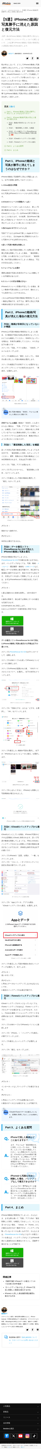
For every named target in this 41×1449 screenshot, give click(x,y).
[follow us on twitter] (14, 1436)
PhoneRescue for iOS (9, 560)
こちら (9, 1447)
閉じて (23, 1447)
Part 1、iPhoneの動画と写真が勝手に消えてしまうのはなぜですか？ (21, 112)
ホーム (3, 10)
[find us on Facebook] (7, 1436)
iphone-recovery (14, 10)
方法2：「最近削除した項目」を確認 (21, 128)
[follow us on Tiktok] (34, 1436)
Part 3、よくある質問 (15, 146)
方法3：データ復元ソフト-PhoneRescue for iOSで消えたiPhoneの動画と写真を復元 (23, 133)
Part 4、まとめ (12, 150)
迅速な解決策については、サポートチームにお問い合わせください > (23, 1340)
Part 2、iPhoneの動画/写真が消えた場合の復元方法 (21, 118)
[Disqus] (20, 1374)
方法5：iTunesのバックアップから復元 (22, 142)
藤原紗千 (11, 53)
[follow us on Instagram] (27, 1436)
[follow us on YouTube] (20, 1436)
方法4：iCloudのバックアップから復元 (22, 138)
